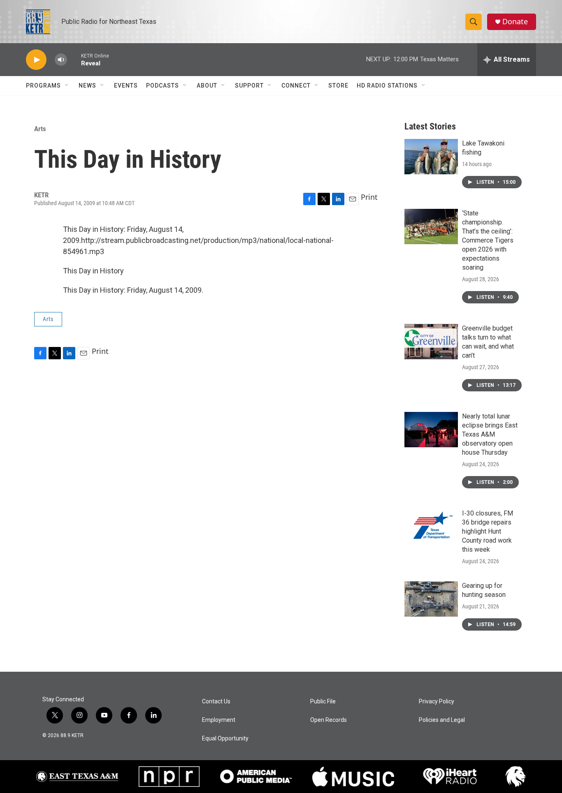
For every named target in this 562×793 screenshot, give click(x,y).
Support (249, 85)
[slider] (74, 59)
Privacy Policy (436, 701)
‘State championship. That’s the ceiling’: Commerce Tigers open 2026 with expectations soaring (487, 240)
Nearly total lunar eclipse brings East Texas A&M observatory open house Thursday (490, 434)
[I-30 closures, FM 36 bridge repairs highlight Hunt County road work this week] (431, 526)
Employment (218, 720)
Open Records (328, 720)
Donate (515, 21)
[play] (36, 60)
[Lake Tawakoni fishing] (431, 156)
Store (338, 85)
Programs (43, 85)
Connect (296, 85)
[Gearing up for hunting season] (431, 599)
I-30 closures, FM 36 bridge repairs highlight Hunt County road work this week (487, 531)
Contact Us (216, 701)
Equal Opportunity (225, 738)
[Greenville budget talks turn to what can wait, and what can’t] (431, 341)
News (87, 85)
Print (369, 197)
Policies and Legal (442, 720)
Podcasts (162, 85)
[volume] (61, 60)
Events (126, 85)
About (207, 85)
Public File (323, 701)
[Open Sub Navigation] (67, 85)
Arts (40, 129)
